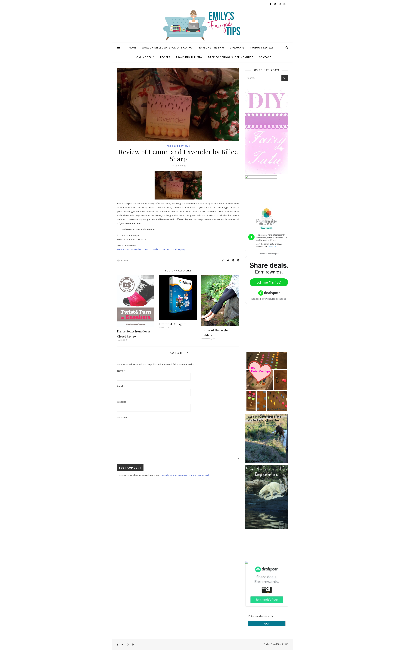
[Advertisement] (269, 330)
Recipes (165, 57)
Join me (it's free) (269, 282)
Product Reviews (262, 47)
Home (133, 47)
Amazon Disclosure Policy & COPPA (167, 47)
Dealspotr (274, 254)
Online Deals (145, 57)
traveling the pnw (189, 57)
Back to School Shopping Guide (230, 57)
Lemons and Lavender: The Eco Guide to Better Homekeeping (151, 249)
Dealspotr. (256, 298)
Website (121, 401)
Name (121, 370)
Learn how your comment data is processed (185, 475)
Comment (122, 417)
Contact (265, 57)
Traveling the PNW (210, 47)
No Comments (178, 165)
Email (121, 386)
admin (124, 260)
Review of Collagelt (172, 324)
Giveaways (237, 47)
